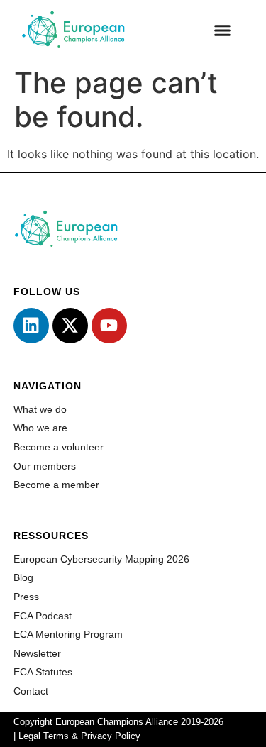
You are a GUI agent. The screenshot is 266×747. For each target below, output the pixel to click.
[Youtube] (109, 325)
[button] (222, 29)
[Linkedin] (31, 325)
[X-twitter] (70, 325)
